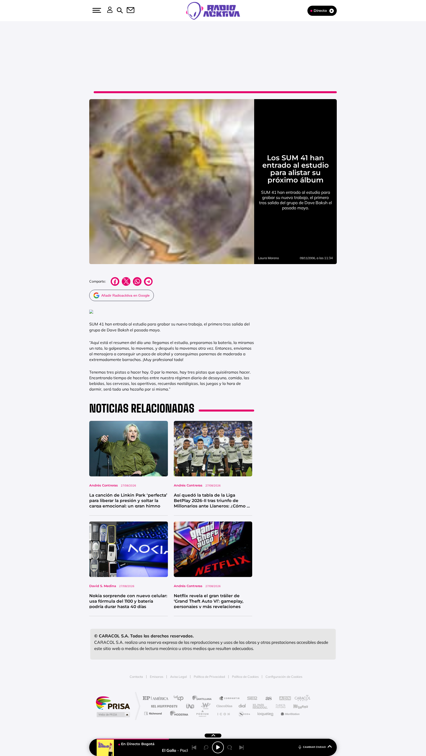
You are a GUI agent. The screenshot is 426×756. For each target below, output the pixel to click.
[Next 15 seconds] (230, 747)
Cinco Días (224, 706)
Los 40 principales (180, 699)
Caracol (300, 699)
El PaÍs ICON (223, 713)
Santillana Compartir (229, 699)
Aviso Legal (178, 677)
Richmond (153, 713)
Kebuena (296, 706)
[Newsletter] (128, 10)
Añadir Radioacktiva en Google (125, 295)
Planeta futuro (278, 706)
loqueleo (266, 713)
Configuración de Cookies (284, 677)
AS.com (266, 699)
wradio (204, 706)
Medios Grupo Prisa (112, 715)
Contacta (136, 677)
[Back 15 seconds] (206, 747)
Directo (320, 10)
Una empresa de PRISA (113, 703)
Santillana (203, 699)
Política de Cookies (245, 677)
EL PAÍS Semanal (260, 706)
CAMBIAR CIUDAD (314, 747)
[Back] (194, 747)
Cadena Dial (242, 706)
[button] (96, 10)
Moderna (178, 713)
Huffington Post (163, 706)
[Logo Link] (213, 10)
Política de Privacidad (209, 677)
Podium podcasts (202, 713)
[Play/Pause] (218, 747)
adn (283, 699)
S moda (244, 713)
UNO (190, 706)
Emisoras (156, 677)
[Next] (242, 747)
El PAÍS (157, 699)
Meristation (289, 713)
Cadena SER (250, 699)
